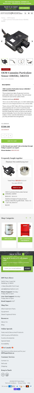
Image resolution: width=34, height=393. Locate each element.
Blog (2, 325)
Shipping (4, 366)
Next (32, 41)
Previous (1, 41)
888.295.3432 (10, 9)
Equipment (5, 311)
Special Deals (5, 341)
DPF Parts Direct (19, 381)
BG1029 (16, 99)
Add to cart (17, 187)
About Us (4, 322)
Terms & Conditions (10, 383)
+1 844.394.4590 (6, 286)
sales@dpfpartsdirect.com (9, 289)
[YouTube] (7, 374)
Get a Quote (24, 8)
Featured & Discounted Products (12, 332)
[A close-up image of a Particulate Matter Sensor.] (17, 41)
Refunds (4, 363)
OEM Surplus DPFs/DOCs (9, 335)
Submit (27, 268)
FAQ (28, 383)
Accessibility (5, 344)
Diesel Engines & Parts (8, 314)
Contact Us (4, 360)
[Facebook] (3, 374)
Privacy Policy (22, 383)
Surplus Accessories (7, 338)
